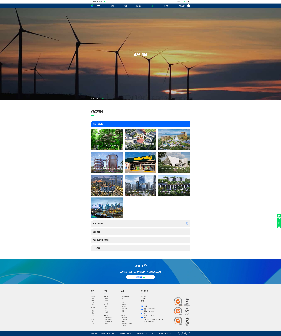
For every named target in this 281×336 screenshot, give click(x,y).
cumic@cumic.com (110, 2)
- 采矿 (122, 300)
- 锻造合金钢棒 (108, 318)
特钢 (125, 6)
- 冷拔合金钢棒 (108, 321)
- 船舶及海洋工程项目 (126, 323)
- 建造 (122, 312)
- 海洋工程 (123, 304)
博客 (142, 301)
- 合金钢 (106, 298)
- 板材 (92, 298)
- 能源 (122, 302)
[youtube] (279, 226)
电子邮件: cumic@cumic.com (149, 307)
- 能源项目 (123, 321)
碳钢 (112, 6)
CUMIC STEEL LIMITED (101, 334)
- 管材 (92, 302)
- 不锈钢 (106, 300)
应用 (152, 6)
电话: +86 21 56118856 (148, 311)
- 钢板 (92, 312)
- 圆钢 (105, 308)
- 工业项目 (123, 325)
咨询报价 (140, 266)
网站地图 (122, 334)
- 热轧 (92, 321)
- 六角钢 (106, 312)
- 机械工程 (123, 306)
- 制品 (92, 304)
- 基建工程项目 (125, 319)
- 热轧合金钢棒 (108, 320)
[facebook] (279, 219)
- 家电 (122, 310)
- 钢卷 (92, 310)
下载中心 (178, 2)
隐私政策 (129, 334)
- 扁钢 (105, 310)
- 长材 (92, 300)
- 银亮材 (106, 323)
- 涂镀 (92, 323)
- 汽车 (122, 298)
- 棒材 (92, 316)
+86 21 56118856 (96, 2)
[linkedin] (279, 215)
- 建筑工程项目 (125, 318)
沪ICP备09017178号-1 (165, 334)
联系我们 (182, 6)
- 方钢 (105, 306)
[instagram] (279, 223)
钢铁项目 (101, 98)
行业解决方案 (125, 296)
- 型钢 (92, 314)
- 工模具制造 (124, 308)
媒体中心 (167, 6)
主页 (94, 98)
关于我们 (139, 6)
